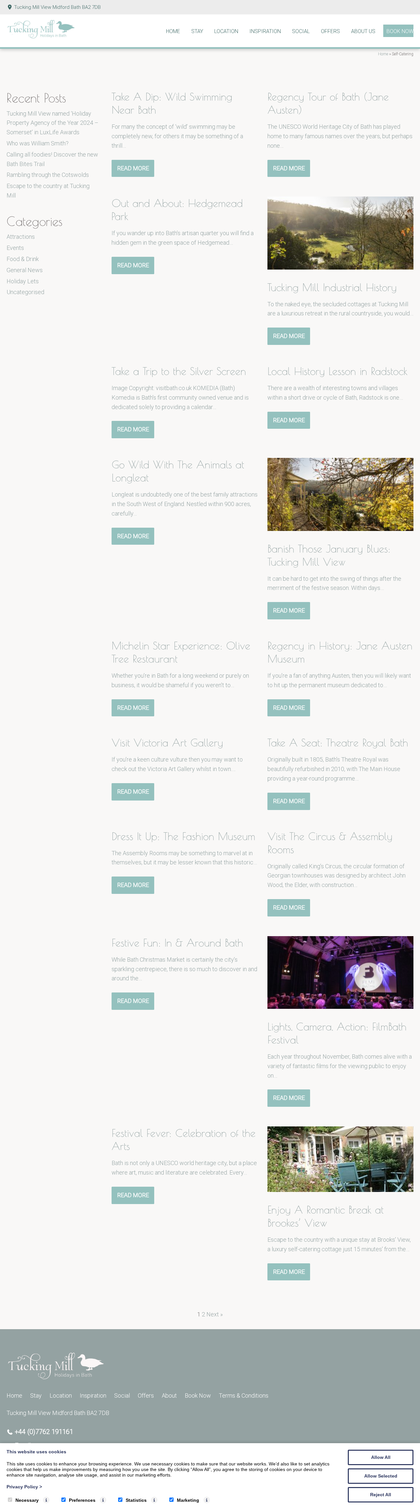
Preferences (82, 1500)
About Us (363, 31)
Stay (197, 31)
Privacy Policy (24, 1486)
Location (226, 31)
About (169, 1395)
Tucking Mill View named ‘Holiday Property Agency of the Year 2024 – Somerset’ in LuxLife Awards (52, 123)
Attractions (21, 236)
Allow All (380, 1457)
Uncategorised (25, 292)
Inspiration (265, 31)
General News (25, 270)
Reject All (380, 1494)
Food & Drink (23, 258)
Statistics (136, 1500)
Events (15, 247)
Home (173, 31)
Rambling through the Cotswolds (48, 174)
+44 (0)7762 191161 (44, 1432)
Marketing (188, 1500)
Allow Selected (380, 1476)
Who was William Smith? (38, 143)
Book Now (400, 31)
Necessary (27, 1500)
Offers (330, 31)
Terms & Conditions (243, 1395)
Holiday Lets (23, 281)
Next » (214, 1314)
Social (301, 31)
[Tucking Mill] (41, 36)
